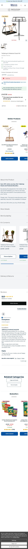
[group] (14, 297)
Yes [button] (16, 358)
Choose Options (8, 256)
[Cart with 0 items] (25, 6)
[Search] (21, 6)
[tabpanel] (10, 244)
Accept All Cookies (14, 546)
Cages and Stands (14, 380)
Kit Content (15, 72)
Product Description (7, 72)
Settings (14, 540)
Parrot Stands (14, 385)
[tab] (21, 309)
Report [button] (19, 358)
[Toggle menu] (2, 5)
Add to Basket (9, 158)
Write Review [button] (14, 303)
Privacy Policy (16, 537)
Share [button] (22, 358)
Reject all (14, 543)
